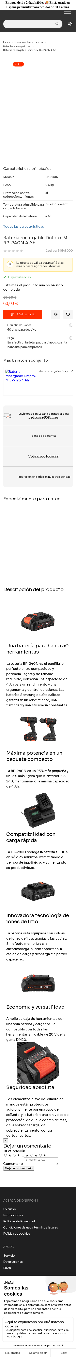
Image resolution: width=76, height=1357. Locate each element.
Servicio (9, 1255)
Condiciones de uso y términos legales (30, 1227)
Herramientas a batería (29, 42)
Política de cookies (16, 1233)
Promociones (13, 1215)
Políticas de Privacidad (19, 1221)
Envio (7, 1268)
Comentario (13, 1164)
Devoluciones (13, 1262)
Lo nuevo (9, 1209)
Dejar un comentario (19, 1168)
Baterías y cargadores (17, 46)
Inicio (6, 42)
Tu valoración (14, 1151)
